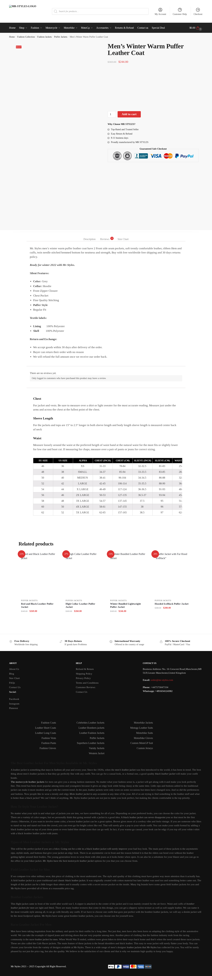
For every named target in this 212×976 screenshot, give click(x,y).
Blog (11, 673)
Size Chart (14, 678)
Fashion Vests (49, 738)
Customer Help (180, 14)
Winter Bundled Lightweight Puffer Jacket (125, 605)
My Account (160, 14)
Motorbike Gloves (143, 738)
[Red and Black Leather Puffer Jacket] (39, 574)
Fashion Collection (26, 37)
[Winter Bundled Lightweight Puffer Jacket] (128, 574)
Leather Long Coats (45, 733)
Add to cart (129, 114)
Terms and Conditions (87, 682)
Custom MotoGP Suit (141, 743)
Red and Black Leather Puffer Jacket (37, 605)
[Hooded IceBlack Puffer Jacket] (173, 574)
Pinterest (13, 708)
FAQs (12, 682)
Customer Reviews (85, 687)
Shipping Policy (84, 673)
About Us (14, 669)
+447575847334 (159, 687)
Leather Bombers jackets (91, 727)
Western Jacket (96, 753)
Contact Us (15, 687)
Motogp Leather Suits (141, 727)
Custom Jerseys (145, 748)
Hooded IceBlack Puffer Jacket (171, 603)
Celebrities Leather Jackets (90, 722)
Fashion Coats (48, 722)
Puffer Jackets (60, 37)
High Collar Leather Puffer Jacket (80, 605)
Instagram (14, 703)
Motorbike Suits (144, 733)
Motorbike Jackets (143, 722)
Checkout (198, 14)
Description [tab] (89, 239)
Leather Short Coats (45, 727)
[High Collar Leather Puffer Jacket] (84, 574)
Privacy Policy (83, 678)
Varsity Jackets (96, 748)
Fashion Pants (48, 743)
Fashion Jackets (44, 37)
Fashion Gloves (48, 748)
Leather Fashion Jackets (91, 733)
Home (12, 37)
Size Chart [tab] (123, 239)
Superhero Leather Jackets (90, 743)
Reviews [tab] (104, 238)
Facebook (14, 699)
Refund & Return (85, 669)
